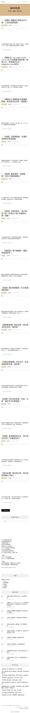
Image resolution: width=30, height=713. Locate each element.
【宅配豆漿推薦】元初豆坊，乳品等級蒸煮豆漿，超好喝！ (14, 363)
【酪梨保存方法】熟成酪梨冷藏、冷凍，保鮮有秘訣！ (12, 669)
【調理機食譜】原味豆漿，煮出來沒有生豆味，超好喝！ (14, 326)
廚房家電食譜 (5, 582)
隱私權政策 (17, 712)
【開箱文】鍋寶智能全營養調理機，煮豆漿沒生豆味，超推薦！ (14, 100)
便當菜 (3, 255)
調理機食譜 (4, 104)
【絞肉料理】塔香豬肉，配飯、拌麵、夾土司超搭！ (11, 690)
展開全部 (3, 579)
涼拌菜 (3, 218)
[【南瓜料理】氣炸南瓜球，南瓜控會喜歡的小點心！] (15, 487)
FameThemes (26, 707)
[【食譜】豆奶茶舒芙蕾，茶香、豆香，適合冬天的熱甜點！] (15, 413)
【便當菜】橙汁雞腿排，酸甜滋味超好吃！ (14, 251)
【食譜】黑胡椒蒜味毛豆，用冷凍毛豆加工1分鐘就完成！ (14, 437)
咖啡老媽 (15, 8)
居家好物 (3, 366)
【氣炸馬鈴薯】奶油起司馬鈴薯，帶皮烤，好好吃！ (11, 692)
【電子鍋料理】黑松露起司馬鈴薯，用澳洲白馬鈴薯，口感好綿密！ (15, 675)
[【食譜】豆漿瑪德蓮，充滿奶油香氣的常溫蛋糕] (15, 151)
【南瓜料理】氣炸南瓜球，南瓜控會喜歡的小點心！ (14, 474)
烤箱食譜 (3, 141)
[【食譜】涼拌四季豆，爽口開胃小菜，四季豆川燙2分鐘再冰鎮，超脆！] (15, 227)
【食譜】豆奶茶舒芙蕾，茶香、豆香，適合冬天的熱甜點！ (14, 400)
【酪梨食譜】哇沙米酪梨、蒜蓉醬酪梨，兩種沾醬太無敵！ (13, 695)
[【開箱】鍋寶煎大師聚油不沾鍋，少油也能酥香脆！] (15, 34)
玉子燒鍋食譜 (4, 178)
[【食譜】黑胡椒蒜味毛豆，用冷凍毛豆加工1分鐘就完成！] (15, 450)
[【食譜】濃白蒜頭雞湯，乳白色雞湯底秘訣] (15, 302)
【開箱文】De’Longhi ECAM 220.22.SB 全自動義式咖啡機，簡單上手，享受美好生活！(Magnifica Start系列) (14, 61)
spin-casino (5, 581)
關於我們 (12, 712)
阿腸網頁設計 (26, 708)
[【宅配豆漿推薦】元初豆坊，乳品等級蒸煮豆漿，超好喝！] (15, 376)
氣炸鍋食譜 (4, 478)
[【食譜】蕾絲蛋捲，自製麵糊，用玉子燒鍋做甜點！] (15, 188)
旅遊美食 (5, 587)
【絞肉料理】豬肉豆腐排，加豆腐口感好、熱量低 (11, 680)
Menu (4, 2)
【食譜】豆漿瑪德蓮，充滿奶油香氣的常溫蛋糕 (14, 137)
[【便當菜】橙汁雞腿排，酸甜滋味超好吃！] (15, 265)
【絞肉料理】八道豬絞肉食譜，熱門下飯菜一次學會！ (12, 677)
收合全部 (8, 579)
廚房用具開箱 (4, 25)
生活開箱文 (5, 586)
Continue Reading (7, 49)
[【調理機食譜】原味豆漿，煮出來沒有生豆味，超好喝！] (15, 339)
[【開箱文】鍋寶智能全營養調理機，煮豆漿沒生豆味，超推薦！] (15, 113)
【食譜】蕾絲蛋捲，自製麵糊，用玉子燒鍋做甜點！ (13, 175)
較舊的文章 (6, 510)
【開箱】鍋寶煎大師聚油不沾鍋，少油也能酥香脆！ (14, 21)
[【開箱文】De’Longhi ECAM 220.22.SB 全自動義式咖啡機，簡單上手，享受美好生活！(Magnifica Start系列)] (15, 76)
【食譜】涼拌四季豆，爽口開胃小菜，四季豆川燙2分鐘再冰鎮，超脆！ (14, 213)
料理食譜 (5, 584)
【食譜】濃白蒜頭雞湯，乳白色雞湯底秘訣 (14, 288)
